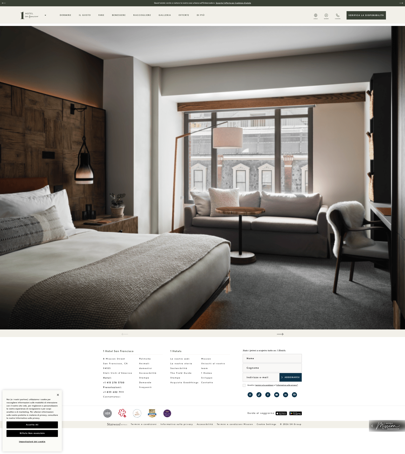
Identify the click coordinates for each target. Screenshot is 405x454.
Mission (206, 359)
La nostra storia (181, 364)
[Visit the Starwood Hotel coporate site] (117, 424)
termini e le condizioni (264, 385)
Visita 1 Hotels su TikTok (259, 394)
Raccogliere (142, 15)
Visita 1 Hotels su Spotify (294, 394)
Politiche (145, 359)
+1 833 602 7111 (113, 392)
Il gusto (85, 15)
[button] (4, 3)
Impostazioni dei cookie (32, 442)
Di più (201, 15)
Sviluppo (207, 378)
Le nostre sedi (180, 359)
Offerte (184, 15)
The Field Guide (181, 373)
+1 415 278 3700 (114, 382)
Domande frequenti (145, 385)
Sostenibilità (178, 368)
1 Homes (206, 373)
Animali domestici (145, 366)
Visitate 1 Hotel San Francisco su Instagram (250, 394)
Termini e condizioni (144, 424)
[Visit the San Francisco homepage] (29, 15)
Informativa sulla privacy (177, 424)
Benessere (119, 15)
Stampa (144, 378)
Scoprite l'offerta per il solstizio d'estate (233, 3)
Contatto (207, 383)
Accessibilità (148, 373)
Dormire (65, 15)
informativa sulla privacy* (287, 385)
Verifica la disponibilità (366, 15)
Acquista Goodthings (184, 383)
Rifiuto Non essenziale (32, 433)
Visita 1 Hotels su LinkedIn (285, 394)
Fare (101, 15)
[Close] (57, 394)
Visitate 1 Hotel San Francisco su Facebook (267, 394)
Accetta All (32, 425)
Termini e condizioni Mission (235, 424)
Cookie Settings (266, 424)
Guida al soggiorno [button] (260, 413)
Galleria (165, 15)
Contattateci (118, 397)
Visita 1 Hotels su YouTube (276, 394)
